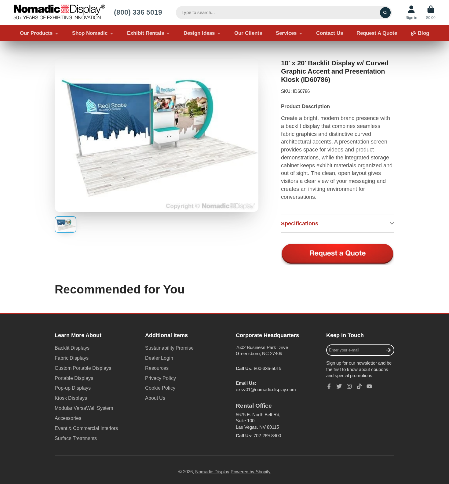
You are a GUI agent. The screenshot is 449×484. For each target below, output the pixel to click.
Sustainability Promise (169, 348)
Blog (423, 33)
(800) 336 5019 (138, 12)
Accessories (68, 418)
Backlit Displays (72, 348)
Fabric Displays (72, 358)
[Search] (385, 12)
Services (286, 33)
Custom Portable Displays (83, 368)
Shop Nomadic (90, 33)
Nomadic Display (212, 471)
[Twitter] (339, 386)
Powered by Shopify (251, 471)
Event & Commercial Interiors (86, 428)
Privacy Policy (160, 378)
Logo (59, 12)
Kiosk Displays (71, 398)
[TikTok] (359, 386)
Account (411, 12)
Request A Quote (376, 33)
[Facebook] (329, 386)
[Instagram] (349, 386)
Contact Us (329, 33)
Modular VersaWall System (84, 408)
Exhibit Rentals (145, 33)
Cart (431, 12)
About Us (155, 398)
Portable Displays (74, 378)
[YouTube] (369, 386)
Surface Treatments (76, 438)
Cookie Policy (160, 388)
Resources (157, 368)
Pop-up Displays (73, 388)
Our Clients (248, 33)
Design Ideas (199, 33)
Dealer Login (159, 358)
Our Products (36, 33)
